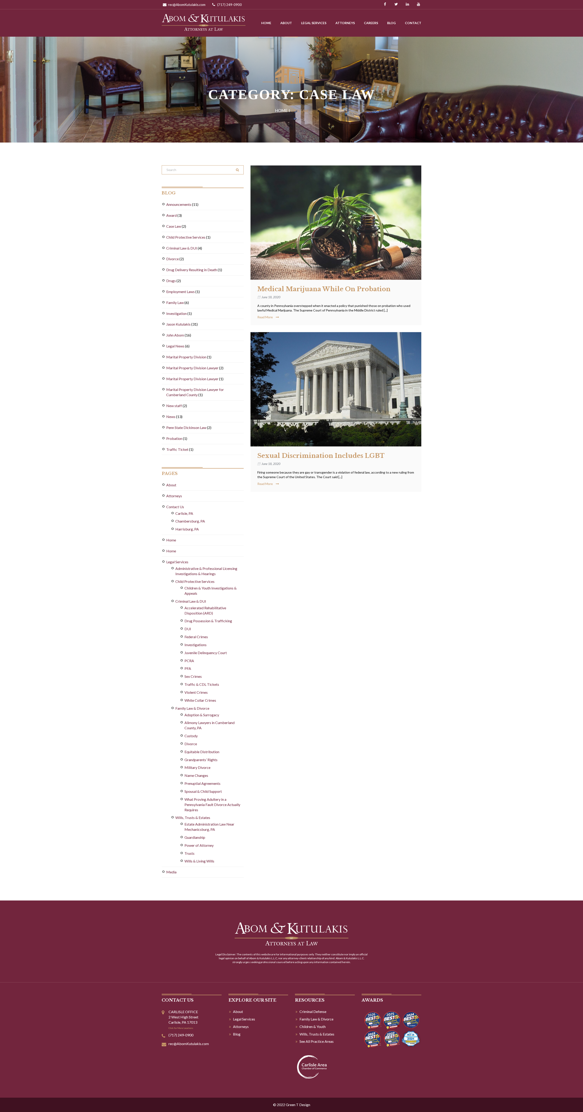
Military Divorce (197, 767)
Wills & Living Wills (199, 861)
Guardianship (194, 837)
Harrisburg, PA (187, 529)
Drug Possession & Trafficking (208, 621)
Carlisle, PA (184, 513)
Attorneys (345, 23)
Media (171, 872)
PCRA (189, 660)
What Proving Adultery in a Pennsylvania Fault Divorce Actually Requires (212, 804)
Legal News (175, 346)
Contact (413, 23)
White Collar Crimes (200, 700)
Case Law (173, 226)
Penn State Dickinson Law (186, 427)
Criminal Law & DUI (181, 248)
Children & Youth (312, 1026)
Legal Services (313, 23)
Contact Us (175, 507)
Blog (391, 23)
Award (171, 215)
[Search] (237, 170)
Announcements (178, 204)
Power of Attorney (199, 845)
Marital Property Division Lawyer (192, 368)
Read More (265, 317)
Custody (191, 736)
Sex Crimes (193, 676)
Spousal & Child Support (203, 791)
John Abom (175, 335)
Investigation (176, 313)
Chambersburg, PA (190, 521)
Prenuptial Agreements (202, 783)
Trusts (189, 853)
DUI (187, 629)
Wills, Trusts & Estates (192, 817)
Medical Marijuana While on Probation (324, 289)
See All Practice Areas (316, 1041)
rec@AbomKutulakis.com (186, 5)
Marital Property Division (186, 357)
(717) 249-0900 (229, 5)
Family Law (175, 302)
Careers (371, 23)
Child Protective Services (185, 237)
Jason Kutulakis (178, 324)
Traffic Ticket (177, 449)
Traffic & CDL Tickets (201, 684)
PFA (187, 668)
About (286, 23)
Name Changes (196, 775)
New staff (174, 405)
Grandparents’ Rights (200, 759)
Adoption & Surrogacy (201, 715)
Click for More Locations (181, 1028)
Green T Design (298, 1104)
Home (266, 23)
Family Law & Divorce (192, 708)
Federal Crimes (196, 637)
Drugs (171, 280)
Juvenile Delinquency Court (205, 652)
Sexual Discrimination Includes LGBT (321, 455)
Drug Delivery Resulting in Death (191, 270)
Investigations (195, 645)
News (170, 416)
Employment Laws (180, 291)
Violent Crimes (196, 692)
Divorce (172, 259)
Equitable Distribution (201, 752)
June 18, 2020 (270, 297)
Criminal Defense (312, 1011)
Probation (174, 438)
